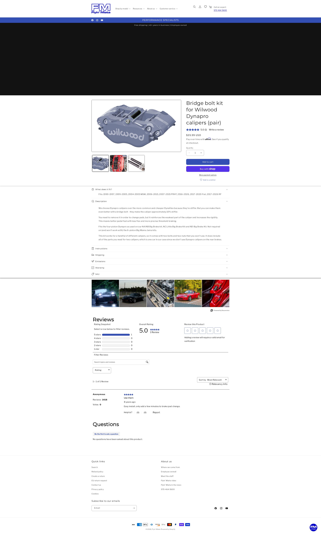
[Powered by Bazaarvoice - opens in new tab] (220, 310)
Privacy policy (98, 489)
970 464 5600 (220, 10)
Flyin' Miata (156, 529)
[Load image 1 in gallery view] (100, 163)
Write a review (216, 129)
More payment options (208, 175)
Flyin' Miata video (168, 480)
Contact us (96, 485)
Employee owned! (168, 472)
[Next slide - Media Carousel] (226, 294)
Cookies (95, 494)
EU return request (99, 480)
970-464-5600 (168, 489)
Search (95, 467)
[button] (123, 8)
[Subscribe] (134, 508)
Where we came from (170, 467)
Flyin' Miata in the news (171, 485)
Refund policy (97, 472)
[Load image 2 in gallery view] (118, 163)
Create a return (98, 476)
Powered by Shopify (168, 529)
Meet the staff (167, 476)
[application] (313, 527)
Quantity (189, 148)
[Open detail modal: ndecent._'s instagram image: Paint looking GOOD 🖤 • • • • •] (133, 293)
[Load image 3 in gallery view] (136, 163)
